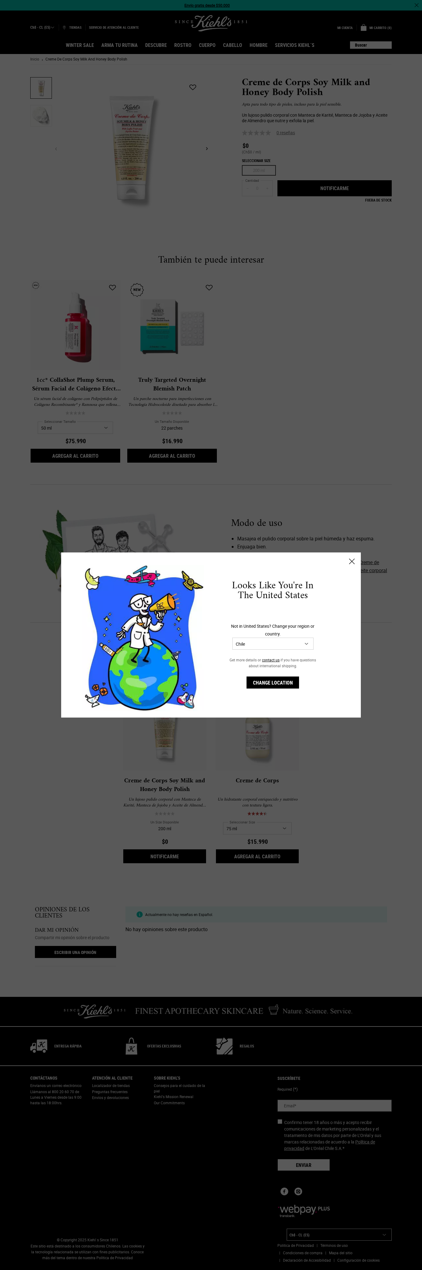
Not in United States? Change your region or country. (272, 630)
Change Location (273, 682)
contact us (271, 659)
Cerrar (352, 561)
